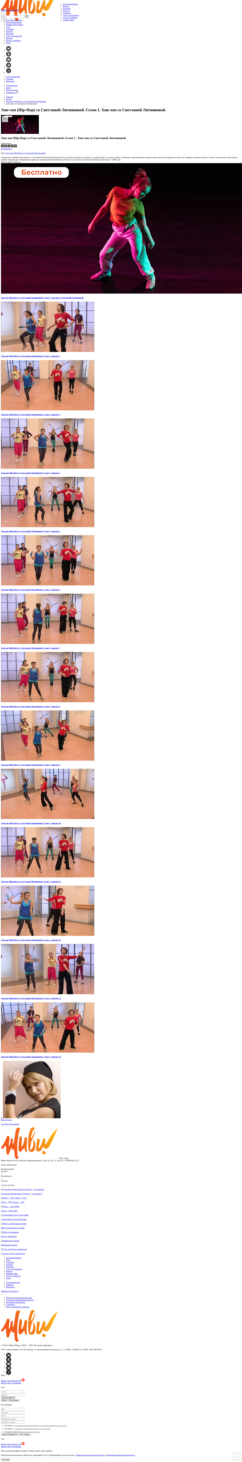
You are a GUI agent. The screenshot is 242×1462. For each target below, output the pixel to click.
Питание (66, 9)
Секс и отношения (71, 15)
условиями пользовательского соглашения (32, 1429)
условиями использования (25, 1426)
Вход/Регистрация (14, 20)
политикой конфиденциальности (53, 1426)
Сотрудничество (13, 77)
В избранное (6, 149)
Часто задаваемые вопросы (17, 1307)
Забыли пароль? (8, 1398)
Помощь (9, 79)
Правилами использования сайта (90, 1455)
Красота (66, 11)
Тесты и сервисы (13, 40)
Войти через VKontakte (11, 1383)
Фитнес (66, 6)
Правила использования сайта (19, 1298)
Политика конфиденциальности (20, 1300)
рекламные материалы (15, 1302)
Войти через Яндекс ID (11, 1381)
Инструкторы (12, 90)
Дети (8, 27)
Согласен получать (22, 1432)
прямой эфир (68, 20)
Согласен (5, 1460)
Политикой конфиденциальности (120, 1455)
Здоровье (67, 13)
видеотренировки (70, 4)
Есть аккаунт (25, 1434)
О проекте (10, 1305)
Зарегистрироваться (10, 1434)
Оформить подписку (10, 10)
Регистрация (14, 1400)
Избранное (11, 93)
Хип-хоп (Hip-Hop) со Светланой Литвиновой (26, 153)
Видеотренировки (14, 22)
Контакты (10, 81)
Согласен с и (35, 1426)
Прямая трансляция (14, 25)
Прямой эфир (12, 1274)
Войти (4, 1400)
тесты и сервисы (70, 18)
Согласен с (27, 1429)
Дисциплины (12, 85)
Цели (8, 43)
